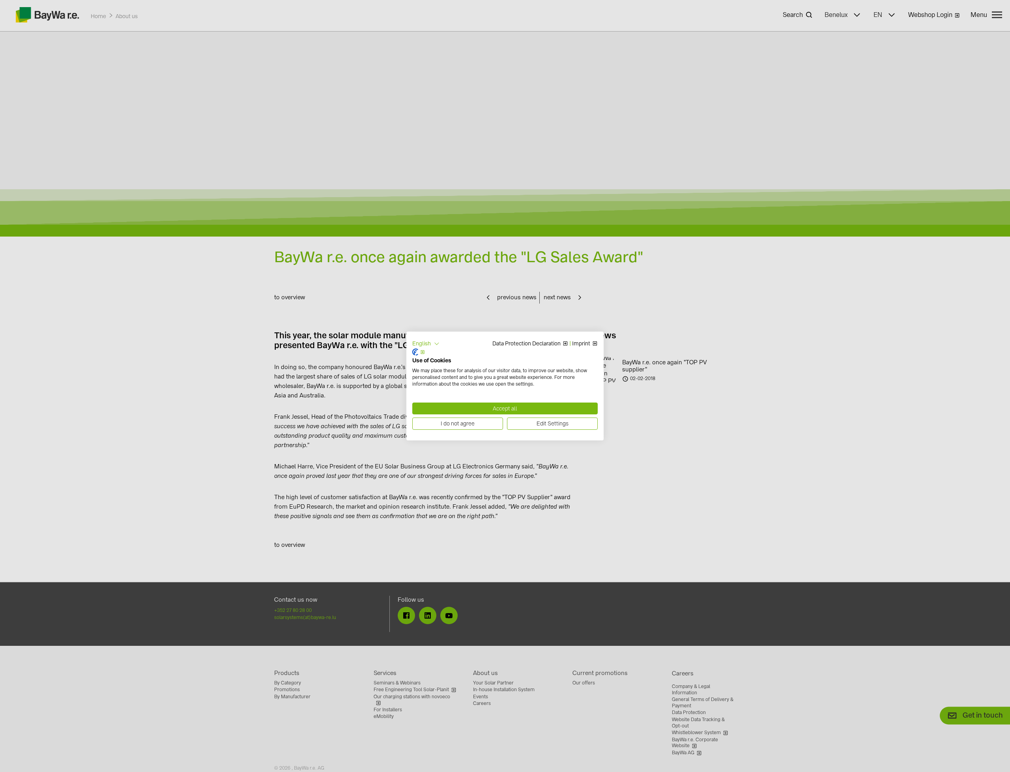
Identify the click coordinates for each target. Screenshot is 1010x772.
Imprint (581, 344)
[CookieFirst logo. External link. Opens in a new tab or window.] (418, 352)
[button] (426, 344)
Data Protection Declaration (526, 344)
